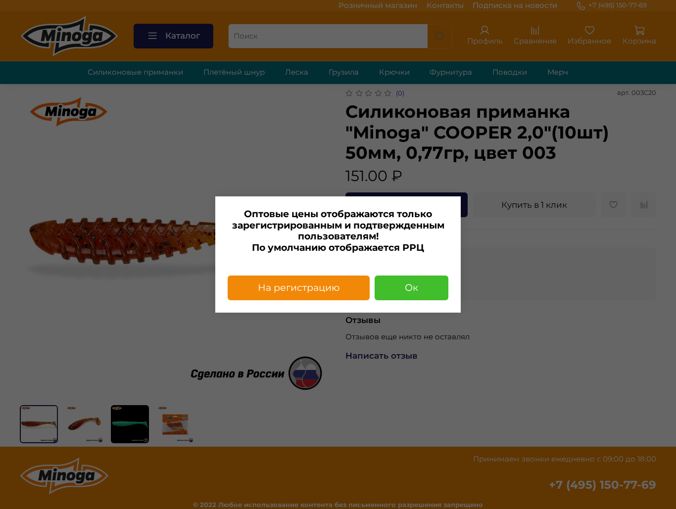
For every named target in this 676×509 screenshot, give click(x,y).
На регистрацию (298, 287)
